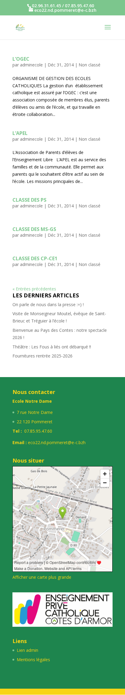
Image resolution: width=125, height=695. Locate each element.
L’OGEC (20, 59)
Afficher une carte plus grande (41, 577)
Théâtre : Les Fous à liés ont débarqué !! (51, 347)
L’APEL (20, 133)
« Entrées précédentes (34, 289)
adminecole (31, 65)
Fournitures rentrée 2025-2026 (42, 356)
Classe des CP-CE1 (34, 258)
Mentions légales (33, 659)
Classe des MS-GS (34, 229)
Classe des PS (29, 200)
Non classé (89, 65)
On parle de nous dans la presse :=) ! (48, 304)
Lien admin (27, 650)
